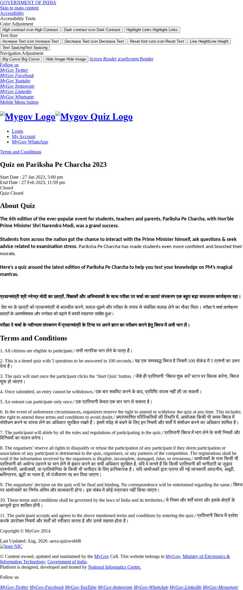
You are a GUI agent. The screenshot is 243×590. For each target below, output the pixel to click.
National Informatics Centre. (114, 567)
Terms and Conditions (20, 151)
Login (17, 131)
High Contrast (30, 30)
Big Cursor (21, 59)
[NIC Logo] (11, 546)
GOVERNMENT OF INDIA (28, 2)
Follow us (9, 64)
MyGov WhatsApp (30, 141)
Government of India (67, 561)
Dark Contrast (92, 30)
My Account (23, 136)
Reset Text (157, 41)
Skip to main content (19, 7)
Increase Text (30, 41)
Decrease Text (94, 41)
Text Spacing (24, 47)
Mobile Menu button (19, 102)
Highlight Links (152, 30)
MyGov (101, 556)
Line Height (209, 41)
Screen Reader (121, 58)
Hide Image (66, 59)
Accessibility (12, 13)
